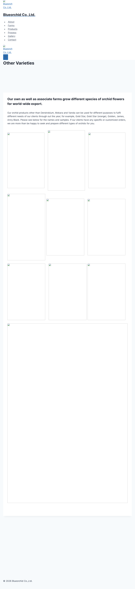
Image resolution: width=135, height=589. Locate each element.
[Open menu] (5, 57)
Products (12, 29)
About (11, 22)
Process (12, 32)
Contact (12, 40)
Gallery (11, 36)
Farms (11, 25)
